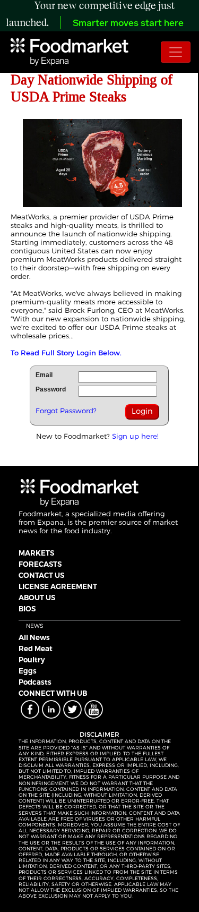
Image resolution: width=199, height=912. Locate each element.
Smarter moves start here (128, 24)
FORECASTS (40, 564)
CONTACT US (41, 575)
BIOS (27, 608)
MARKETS (36, 553)
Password (51, 389)
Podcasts (35, 682)
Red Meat (36, 648)
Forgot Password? (66, 410)
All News (34, 637)
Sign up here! (135, 436)
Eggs (28, 671)
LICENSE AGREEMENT (58, 586)
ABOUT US (37, 597)
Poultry (32, 659)
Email (44, 375)
